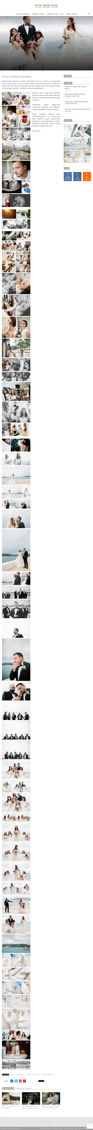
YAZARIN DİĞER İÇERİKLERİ (23, 1088)
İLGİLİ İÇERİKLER (8, 1088)
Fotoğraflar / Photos (38, 14)
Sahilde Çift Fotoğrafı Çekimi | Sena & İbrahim (75, 87)
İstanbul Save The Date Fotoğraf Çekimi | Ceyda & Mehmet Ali (76, 102)
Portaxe (48, 116)
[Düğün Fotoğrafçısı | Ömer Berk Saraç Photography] (46, 6)
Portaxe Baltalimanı (20, 1074)
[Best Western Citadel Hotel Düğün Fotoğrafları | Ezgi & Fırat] (31, 1098)
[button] (89, 14)
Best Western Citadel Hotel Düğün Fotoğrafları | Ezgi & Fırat (75, 95)
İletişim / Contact (71, 14)
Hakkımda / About (52, 14)
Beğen (67, 172)
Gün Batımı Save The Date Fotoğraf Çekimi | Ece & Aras (77, 110)
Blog (62, 14)
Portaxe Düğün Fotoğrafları (33, 1074)
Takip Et (77, 172)
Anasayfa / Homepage (23, 14)
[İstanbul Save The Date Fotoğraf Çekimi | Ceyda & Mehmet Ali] (51, 1098)
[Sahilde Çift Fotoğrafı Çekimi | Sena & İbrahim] (11, 1098)
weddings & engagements (48, 1074)
